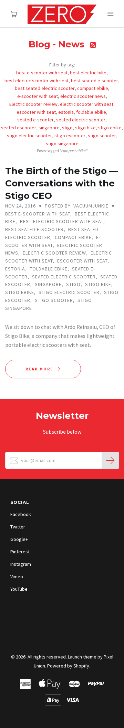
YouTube (19, 589)
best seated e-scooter (94, 80)
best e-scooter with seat (42, 73)
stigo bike (85, 128)
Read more (40, 368)
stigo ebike (110, 128)
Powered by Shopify (68, 666)
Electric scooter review (33, 104)
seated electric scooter (80, 120)
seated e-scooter (35, 120)
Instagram (20, 564)
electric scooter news (83, 96)
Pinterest (20, 552)
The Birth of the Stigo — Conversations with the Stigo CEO (61, 183)
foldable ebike (91, 112)
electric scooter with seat (86, 104)
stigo (67, 128)
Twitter (17, 527)
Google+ (19, 539)
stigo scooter (102, 135)
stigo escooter (69, 135)
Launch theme (82, 657)
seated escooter (18, 128)
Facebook (20, 514)
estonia (66, 112)
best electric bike (88, 73)
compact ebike (92, 88)
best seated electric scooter (45, 88)
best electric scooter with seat (36, 80)
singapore (49, 128)
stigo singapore (62, 143)
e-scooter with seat (37, 96)
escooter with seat (36, 112)
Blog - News (58, 44)
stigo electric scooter (29, 135)
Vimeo (16, 576)
